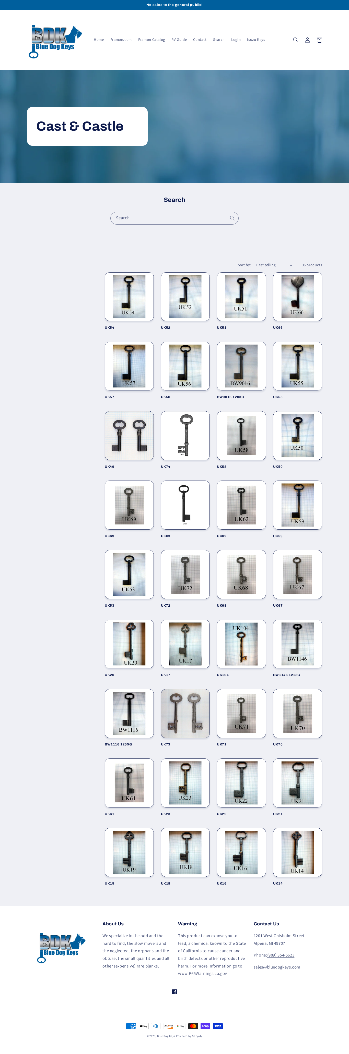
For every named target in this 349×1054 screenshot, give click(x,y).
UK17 (165, 675)
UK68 (221, 605)
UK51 (221, 327)
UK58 (221, 467)
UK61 (109, 814)
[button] (296, 40)
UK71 (221, 744)
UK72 (165, 605)
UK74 (165, 467)
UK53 (109, 605)
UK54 (109, 327)
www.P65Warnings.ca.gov (202, 974)
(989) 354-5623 (281, 955)
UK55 (278, 397)
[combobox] (174, 218)
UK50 (278, 467)
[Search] (232, 218)
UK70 (278, 744)
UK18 (165, 883)
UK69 (109, 536)
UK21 (278, 814)
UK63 (165, 536)
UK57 (109, 397)
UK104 (223, 675)
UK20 (109, 675)
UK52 (165, 327)
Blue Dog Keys (166, 1036)
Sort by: (244, 265)
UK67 (278, 605)
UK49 (109, 467)
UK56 (165, 397)
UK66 (278, 327)
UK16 (221, 883)
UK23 (165, 814)
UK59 (278, 536)
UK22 (221, 814)
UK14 (278, 883)
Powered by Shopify (189, 1036)
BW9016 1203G (230, 397)
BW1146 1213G (286, 675)
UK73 (165, 744)
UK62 (221, 536)
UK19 (109, 883)
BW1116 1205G (118, 744)
